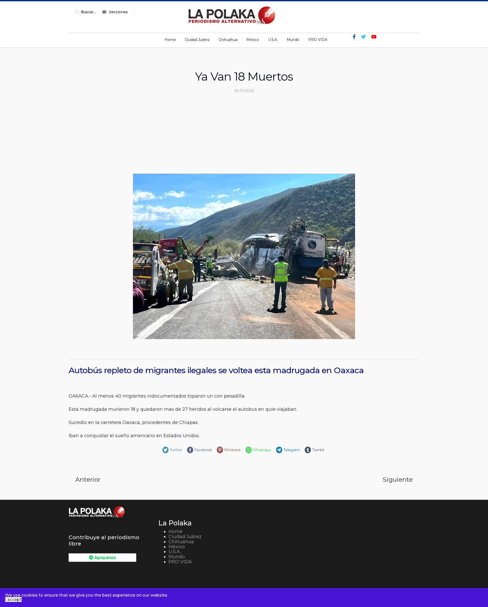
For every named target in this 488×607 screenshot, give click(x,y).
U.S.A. (273, 39)
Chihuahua (228, 39)
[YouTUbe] (373, 37)
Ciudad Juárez (197, 39)
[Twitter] (363, 37)
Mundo (293, 39)
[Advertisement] (244, 135)
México (252, 39)
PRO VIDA (317, 39)
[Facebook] (354, 37)
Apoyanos (104, 557)
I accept (13, 599)
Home (170, 39)
